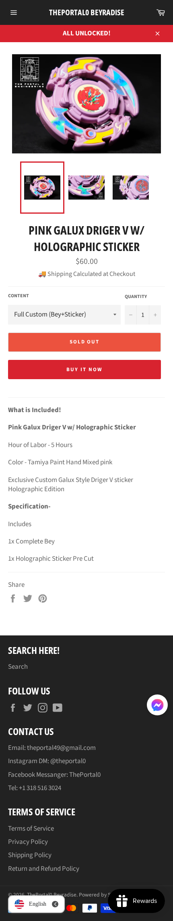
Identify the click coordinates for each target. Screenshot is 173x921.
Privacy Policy (28, 842)
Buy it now (84, 369)
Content (18, 296)
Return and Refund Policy (43, 869)
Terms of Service (31, 828)
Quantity (136, 297)
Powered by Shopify (102, 895)
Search (18, 667)
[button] (157, 706)
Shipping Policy (29, 855)
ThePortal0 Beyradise (86, 12)
